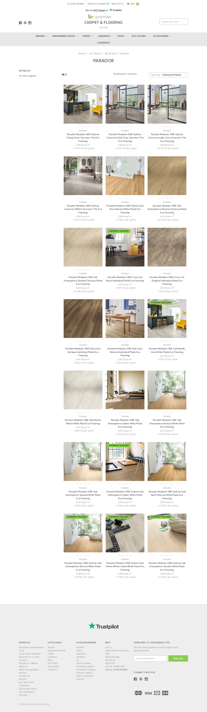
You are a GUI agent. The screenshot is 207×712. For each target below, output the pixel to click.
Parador (124, 53)
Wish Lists (118, 3)
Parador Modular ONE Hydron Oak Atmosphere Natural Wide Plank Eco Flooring (83, 566)
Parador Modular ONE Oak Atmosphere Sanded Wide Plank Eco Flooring (83, 495)
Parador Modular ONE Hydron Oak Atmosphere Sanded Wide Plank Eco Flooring (167, 566)
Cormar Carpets (84, 672)
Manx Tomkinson (84, 675)
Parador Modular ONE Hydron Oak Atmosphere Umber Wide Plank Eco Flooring (125, 495)
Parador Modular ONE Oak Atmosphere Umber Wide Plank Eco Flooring (125, 423)
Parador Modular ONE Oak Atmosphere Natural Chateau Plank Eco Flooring (167, 209)
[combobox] (174, 21)
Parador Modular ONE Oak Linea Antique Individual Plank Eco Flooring (82, 352)
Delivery (23, 672)
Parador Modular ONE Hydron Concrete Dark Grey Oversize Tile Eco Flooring (125, 137)
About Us (23, 666)
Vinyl (121, 35)
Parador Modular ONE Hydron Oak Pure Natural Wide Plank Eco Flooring (125, 209)
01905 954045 (76, 3)
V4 (77, 660)
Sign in (91, 3)
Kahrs (79, 650)
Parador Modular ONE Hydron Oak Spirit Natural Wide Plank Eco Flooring (167, 495)
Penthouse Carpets (86, 669)
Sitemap (23, 695)
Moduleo (80, 656)
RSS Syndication (27, 691)
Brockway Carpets (85, 666)
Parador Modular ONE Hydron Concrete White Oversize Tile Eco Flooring (83, 209)
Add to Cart (83, 104)
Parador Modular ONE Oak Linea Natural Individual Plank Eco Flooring (124, 352)
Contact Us (24, 675)
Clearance (103, 42)
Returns (23, 679)
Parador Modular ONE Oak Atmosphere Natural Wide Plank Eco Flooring (167, 423)
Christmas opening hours (31, 647)
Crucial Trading (83, 663)
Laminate (104, 35)
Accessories (161, 35)
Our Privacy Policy (28, 688)
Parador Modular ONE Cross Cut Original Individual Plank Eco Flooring (167, 280)
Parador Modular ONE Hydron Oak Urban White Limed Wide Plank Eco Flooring (125, 566)
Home (81, 53)
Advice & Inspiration (29, 669)
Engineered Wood (63, 35)
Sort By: (156, 74)
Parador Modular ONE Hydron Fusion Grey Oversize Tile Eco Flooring (83, 137)
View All (80, 679)
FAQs (21, 650)
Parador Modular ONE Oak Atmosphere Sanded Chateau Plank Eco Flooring (83, 280)
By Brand (110, 53)
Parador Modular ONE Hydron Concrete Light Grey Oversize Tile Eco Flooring (167, 137)
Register (104, 3)
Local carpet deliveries (30, 653)
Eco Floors (139, 35)
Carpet (86, 35)
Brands (41, 35)
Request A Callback (28, 663)
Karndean (81, 653)
